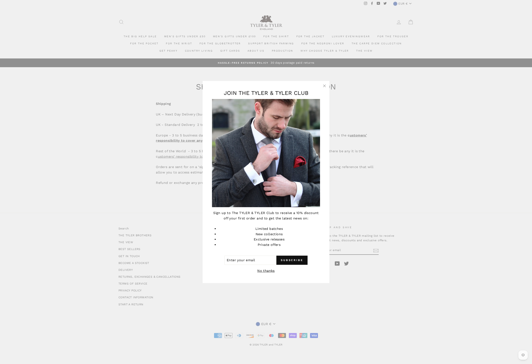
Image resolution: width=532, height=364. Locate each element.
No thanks (266, 271)
